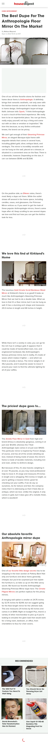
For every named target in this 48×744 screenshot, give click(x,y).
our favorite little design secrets (22, 570)
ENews (26, 193)
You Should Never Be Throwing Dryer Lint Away (35, 691)
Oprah (22, 111)
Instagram (42, 284)
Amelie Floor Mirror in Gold (17, 438)
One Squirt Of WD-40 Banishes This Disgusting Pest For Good (35, 725)
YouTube (44, 62)
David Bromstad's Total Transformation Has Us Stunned (10, 724)
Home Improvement (9, 11)
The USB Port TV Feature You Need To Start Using (11, 691)
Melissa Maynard (10, 31)
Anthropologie (26, 99)
